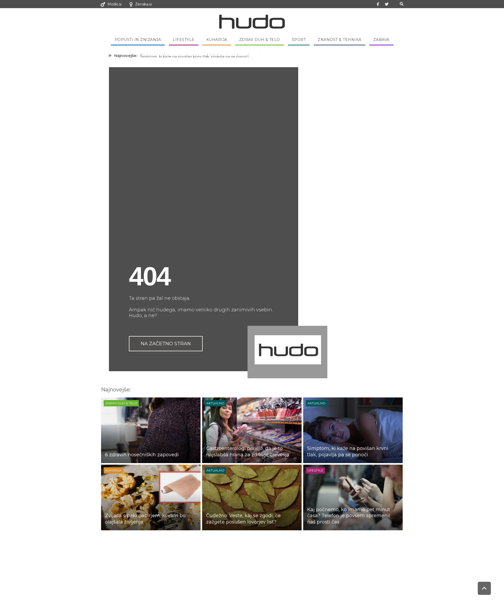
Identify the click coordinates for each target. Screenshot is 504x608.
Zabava (381, 39)
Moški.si (114, 4)
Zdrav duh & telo (259, 39)
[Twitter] (386, 4)
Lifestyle (184, 39)
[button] (401, 4)
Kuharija (216, 39)
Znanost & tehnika (339, 39)
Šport (299, 39)
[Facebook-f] (378, 4)
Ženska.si (143, 4)
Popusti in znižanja (138, 39)
